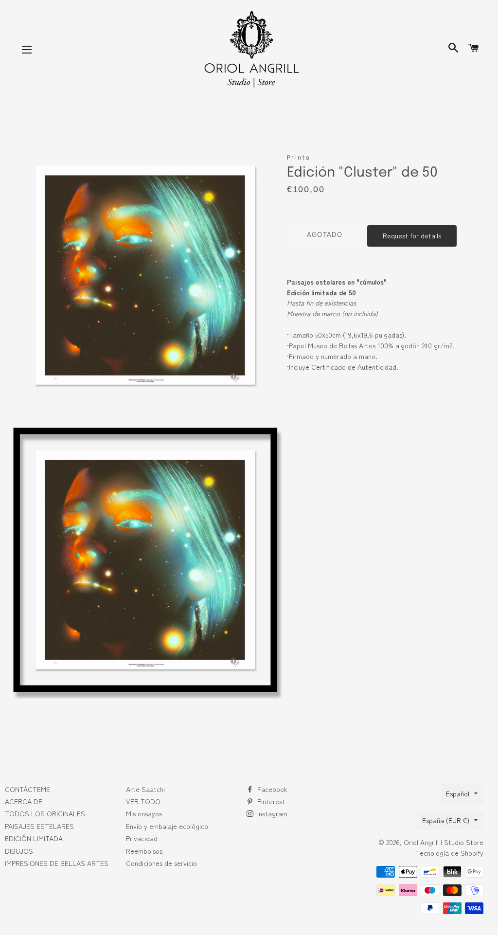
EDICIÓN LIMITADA (34, 838)
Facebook (271, 789)
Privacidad (142, 838)
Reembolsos (144, 851)
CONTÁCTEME (27, 789)
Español (457, 793)
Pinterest (270, 801)
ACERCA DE (23, 801)
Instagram (271, 813)
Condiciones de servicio (161, 863)
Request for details (412, 235)
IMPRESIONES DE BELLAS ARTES (56, 863)
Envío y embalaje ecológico (167, 826)
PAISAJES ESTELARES (39, 826)
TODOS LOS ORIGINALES (45, 813)
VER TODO (143, 801)
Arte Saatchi (145, 789)
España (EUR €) (445, 820)
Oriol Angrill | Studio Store (443, 842)
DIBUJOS (19, 851)
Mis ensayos (144, 813)
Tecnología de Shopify (449, 853)
